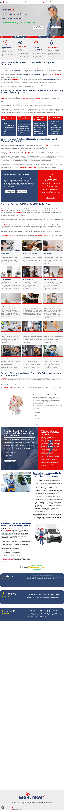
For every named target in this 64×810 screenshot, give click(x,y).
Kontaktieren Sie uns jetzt (7, 559)
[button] (26, 2)
